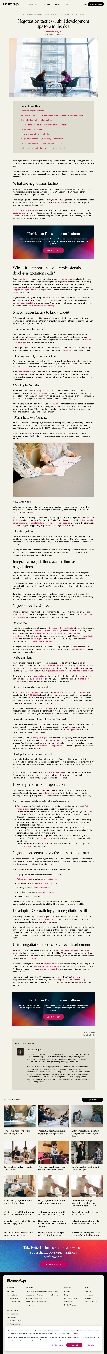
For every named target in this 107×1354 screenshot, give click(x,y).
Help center (12, 1317)
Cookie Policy (74, 1333)
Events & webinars (71, 1298)
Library (67, 1291)
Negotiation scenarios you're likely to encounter (42, 139)
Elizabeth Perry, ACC (54, 32)
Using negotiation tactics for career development (43, 148)
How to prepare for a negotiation (35, 134)
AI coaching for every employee (38, 1298)
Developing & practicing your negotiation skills (41, 143)
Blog (24, 14)
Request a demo (96, 4)
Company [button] (69, 4)
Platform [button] (33, 4)
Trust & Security (13, 1301)
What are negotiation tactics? (34, 111)
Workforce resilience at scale (37, 1301)
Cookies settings (58, 1345)
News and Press (91, 1301)
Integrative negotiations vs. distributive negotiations (44, 125)
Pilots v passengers (14, 1324)
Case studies (69, 1301)
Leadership (89, 1295)
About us (88, 1291)
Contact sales (12, 1314)
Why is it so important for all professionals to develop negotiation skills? (52, 115)
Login (85, 4)
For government (32, 1305)
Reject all (91, 1345)
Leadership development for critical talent (42, 1291)
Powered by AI (12, 1298)
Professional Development (37, 14)
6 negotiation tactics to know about (36, 120)
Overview (11, 1291)
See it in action (53, 250)
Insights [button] (58, 4)
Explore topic (92, 1100)
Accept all (74, 1345)
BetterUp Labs (70, 1305)
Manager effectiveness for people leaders (42, 1295)
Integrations (12, 1295)
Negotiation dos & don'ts (32, 129)
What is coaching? (14, 1320)
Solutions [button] (45, 4)
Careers (88, 1298)
